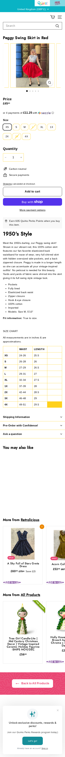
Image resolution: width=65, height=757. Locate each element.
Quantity (10, 149)
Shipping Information (16, 416)
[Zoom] (49, 82)
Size (5, 120)
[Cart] (52, 17)
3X (16, 136)
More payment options (32, 210)
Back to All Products (34, 683)
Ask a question (12, 433)
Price (7, 99)
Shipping (7, 184)
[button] (32, 113)
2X (7, 136)
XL (42, 127)
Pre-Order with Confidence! (20, 425)
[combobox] (32, 26)
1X (51, 127)
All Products (30, 594)
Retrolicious (30, 519)
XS (7, 127)
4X (26, 136)
